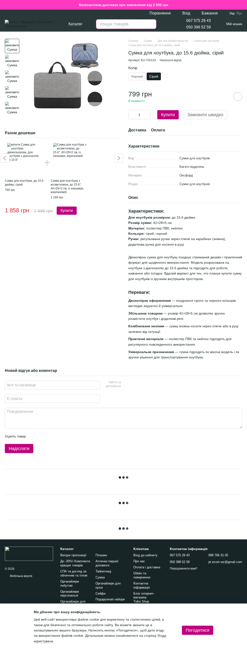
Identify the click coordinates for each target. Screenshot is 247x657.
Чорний (137, 76)
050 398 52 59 (198, 27)
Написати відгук (170, 60)
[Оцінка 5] (65, 436)
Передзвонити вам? (183, 568)
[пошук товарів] (151, 24)
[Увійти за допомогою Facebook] (126, 384)
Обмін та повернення (141, 575)
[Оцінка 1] (34, 436)
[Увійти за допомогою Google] (134, 384)
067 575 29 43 (198, 21)
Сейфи (100, 593)
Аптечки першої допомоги (107, 563)
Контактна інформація (141, 585)
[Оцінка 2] (41, 436)
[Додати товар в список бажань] (237, 96)
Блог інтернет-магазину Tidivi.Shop (143, 597)
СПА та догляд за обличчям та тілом (73, 573)
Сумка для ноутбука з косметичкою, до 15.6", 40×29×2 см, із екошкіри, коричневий (67, 186)
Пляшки (101, 555)
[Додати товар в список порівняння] (224, 96)
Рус (239, 13)
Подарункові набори (110, 599)
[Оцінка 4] (57, 436)
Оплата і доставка (146, 567)
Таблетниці (103, 571)
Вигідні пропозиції (73, 555)
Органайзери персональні (69, 593)
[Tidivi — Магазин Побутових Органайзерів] (29, 553)
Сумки (100, 577)
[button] (243, 4)
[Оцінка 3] (49, 436)
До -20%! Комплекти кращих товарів (75, 563)
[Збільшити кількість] (147, 114)
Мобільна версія (20, 576)
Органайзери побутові (69, 583)
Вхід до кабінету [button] (145, 555)
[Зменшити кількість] (132, 114)
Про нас (139, 561)
